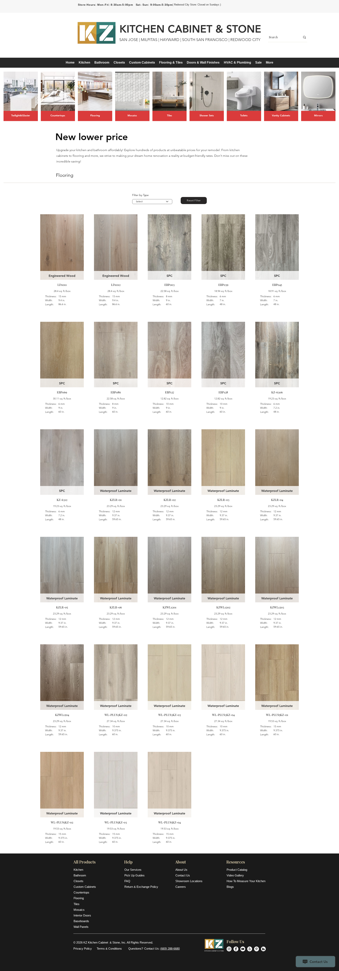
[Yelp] (249, 948)
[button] (84, 62)
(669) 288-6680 (170, 948)
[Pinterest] (256, 948)
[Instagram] (229, 948)
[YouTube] (242, 948)
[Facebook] (235, 948)
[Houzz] (263, 948)
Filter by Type (140, 195)
